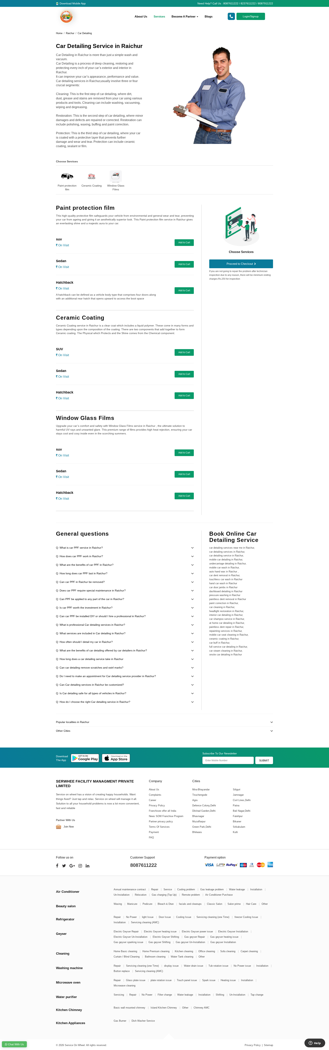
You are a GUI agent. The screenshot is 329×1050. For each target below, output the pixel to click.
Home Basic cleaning (126, 951)
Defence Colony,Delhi (204, 805)
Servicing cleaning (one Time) (213, 917)
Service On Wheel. (75, 1045)
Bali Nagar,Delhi (241, 810)
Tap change (257, 994)
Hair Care (251, 903)
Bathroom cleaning (155, 956)
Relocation (141, 894)
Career (152, 800)
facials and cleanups (190, 903)
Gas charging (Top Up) (164, 894)
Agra (194, 800)
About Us (141, 16)
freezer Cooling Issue (247, 917)
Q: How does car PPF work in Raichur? (79, 556)
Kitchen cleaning (184, 951)
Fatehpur (237, 816)
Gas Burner (120, 1020)
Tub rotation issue (218, 965)
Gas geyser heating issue (224, 936)
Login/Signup (251, 16)
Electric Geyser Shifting (166, 936)
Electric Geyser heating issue (160, 931)
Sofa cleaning (228, 951)
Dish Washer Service (143, 1020)
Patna (236, 805)
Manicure (132, 903)
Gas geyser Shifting (160, 942)
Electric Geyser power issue (198, 931)
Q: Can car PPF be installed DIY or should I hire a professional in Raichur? (101, 616)
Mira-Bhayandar (200, 789)
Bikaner (237, 821)
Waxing (118, 903)
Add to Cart (184, 242)
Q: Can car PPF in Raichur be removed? (80, 581)
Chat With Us (15, 1044)
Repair (155, 889)
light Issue (148, 917)
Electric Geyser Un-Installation (131, 936)
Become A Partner (184, 16)
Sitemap (268, 1045)
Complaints (155, 794)
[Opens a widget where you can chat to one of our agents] (314, 1043)
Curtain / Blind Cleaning (127, 956)
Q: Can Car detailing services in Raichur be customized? (90, 684)
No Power (131, 917)
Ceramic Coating (91, 185)
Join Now (68, 826)
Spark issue (209, 980)
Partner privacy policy (161, 821)
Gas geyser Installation (223, 942)
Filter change (165, 994)
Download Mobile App (72, 3)
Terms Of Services (159, 826)
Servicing (119, 994)
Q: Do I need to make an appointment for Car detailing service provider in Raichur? (106, 676)
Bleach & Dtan (166, 903)
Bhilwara (196, 832)
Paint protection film (67, 187)
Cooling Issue (184, 917)
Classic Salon (215, 903)
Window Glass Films (115, 187)
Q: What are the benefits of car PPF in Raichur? (84, 564)
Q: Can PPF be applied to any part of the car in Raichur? (90, 599)
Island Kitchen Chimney (164, 1007)
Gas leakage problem (212, 889)
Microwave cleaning (124, 985)
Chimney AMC (201, 1007)
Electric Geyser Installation (233, 931)
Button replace (122, 971)
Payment (154, 832)
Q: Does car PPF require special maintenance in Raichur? (91, 590)
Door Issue (165, 917)
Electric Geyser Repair (126, 931)
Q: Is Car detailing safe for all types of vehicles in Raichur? (91, 693)
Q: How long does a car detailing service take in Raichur (89, 659)
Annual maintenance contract (130, 889)
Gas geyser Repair (195, 936)
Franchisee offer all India (162, 810)
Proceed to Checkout (240, 263)
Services (159, 16)
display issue (171, 965)
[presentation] (51, 178)
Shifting (220, 994)
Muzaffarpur (198, 821)
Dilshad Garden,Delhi (203, 810)
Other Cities (63, 730)
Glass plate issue (136, 980)
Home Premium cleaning (156, 951)
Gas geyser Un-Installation (191, 942)
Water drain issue (194, 965)
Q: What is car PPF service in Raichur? (79, 547)
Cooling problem (186, 889)
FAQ (151, 837)
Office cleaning (207, 951)
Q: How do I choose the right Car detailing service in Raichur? (93, 701)
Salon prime (234, 903)
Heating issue (228, 980)
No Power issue (243, 965)
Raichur (70, 33)
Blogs (208, 16)
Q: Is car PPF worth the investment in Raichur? (84, 607)
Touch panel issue (187, 980)
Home (59, 33)
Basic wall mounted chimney (130, 1007)
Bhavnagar (198, 816)
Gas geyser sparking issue (129, 942)
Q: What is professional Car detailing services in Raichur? (90, 624)
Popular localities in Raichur (72, 722)
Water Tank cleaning (182, 956)
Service (168, 889)
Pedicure (148, 903)
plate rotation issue (161, 980)
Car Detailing (85, 33)
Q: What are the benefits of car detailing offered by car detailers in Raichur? (101, 650)
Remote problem (191, 894)
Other (265, 903)
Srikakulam (239, 826)
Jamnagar (238, 794)
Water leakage (237, 889)
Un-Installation (122, 894)
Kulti (235, 832)
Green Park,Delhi (201, 826)
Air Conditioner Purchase (219, 894)
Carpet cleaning (250, 951)
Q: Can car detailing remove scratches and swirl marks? (89, 667)
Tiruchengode (199, 794)
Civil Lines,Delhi (241, 800)
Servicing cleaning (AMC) (145, 922)
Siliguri (236, 789)
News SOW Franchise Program (166, 816)
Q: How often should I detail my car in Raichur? (84, 641)
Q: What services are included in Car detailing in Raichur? (90, 633)
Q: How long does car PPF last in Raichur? (81, 573)
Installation (256, 889)
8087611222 (143, 865)
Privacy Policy (157, 805)
